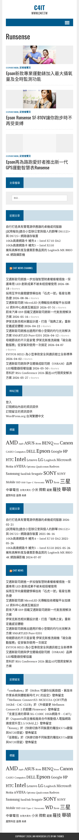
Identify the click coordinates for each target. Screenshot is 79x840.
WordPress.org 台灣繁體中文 (25, 416)
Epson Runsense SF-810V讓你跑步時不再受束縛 (39, 120)
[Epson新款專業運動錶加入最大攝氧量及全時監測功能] (39, 61)
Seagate (37, 474)
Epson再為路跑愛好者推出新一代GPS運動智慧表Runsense (37, 164)
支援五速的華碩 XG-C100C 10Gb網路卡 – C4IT (39, 714)
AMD (12, 442)
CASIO (10, 451)
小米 (35, 489)
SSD (18, 482)
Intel (20, 459)
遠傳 (18, 495)
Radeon (54, 466)
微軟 (42, 489)
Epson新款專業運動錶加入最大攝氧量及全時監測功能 (39, 76)
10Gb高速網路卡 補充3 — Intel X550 (30, 245)
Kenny (13, 728)
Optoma (30, 466)
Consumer (12, 67)
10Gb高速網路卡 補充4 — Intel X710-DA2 (33, 241)
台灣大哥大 (25, 490)
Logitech (50, 460)
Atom (38, 443)
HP (65, 451)
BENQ (47, 443)
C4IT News (18, 570)
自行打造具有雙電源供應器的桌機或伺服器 (34, 227)
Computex (20, 451)
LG (40, 459)
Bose (56, 443)
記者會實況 (25, 67)
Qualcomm (42, 466)
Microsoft (64, 460)
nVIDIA (20, 466)
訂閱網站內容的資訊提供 (22, 407)
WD (49, 481)
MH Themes (58, 836)
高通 (24, 495)
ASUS (29, 443)
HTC (10, 459)
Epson (43, 450)
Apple (21, 443)
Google (56, 451)
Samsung (13, 473)
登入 (9, 402)
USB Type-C (27, 482)
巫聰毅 (13, 737)
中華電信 (12, 490)
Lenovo (32, 460)
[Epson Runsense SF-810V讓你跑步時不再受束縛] (39, 106)
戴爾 (49, 490)
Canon (66, 443)
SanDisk (26, 474)
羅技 (57, 489)
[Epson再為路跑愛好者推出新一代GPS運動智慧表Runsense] (39, 150)
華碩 (66, 489)
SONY (49, 473)
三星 (65, 481)
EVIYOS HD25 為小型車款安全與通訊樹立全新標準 (39, 354)
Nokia (9, 466)
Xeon (56, 482)
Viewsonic (39, 482)
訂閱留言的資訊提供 (19, 411)
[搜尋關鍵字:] (39, 198)
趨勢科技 (10, 495)
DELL (31, 451)
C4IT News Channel (23, 268)
